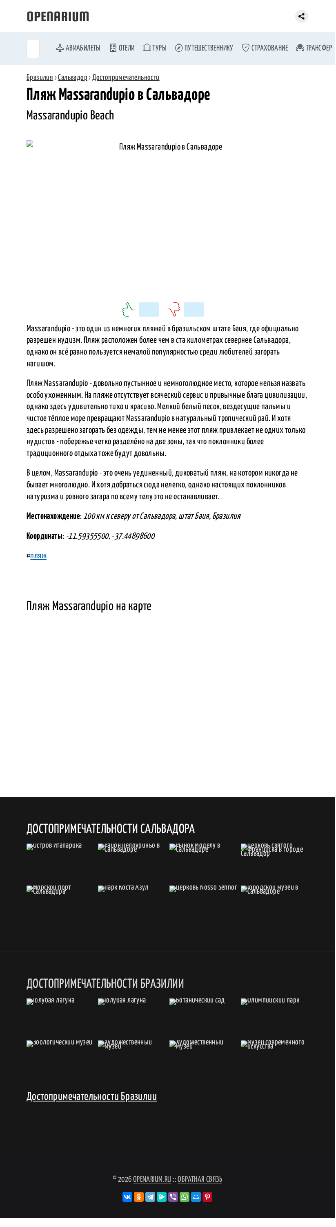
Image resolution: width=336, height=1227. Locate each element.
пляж (38, 556)
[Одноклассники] (139, 1197)
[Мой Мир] (196, 1197)
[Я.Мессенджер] (162, 1197)
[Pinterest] (207, 1197)
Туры (159, 48)
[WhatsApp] (184, 1197)
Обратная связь (200, 1179)
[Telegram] (150, 1197)
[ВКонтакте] (127, 1197)
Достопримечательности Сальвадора (111, 829)
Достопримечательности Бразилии (92, 1096)
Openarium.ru (152, 1179)
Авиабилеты (82, 48)
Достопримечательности (125, 78)
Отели (125, 48)
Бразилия (40, 78)
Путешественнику (208, 48)
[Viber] (173, 1197)
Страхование (269, 48)
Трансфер (318, 48)
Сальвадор (72, 78)
